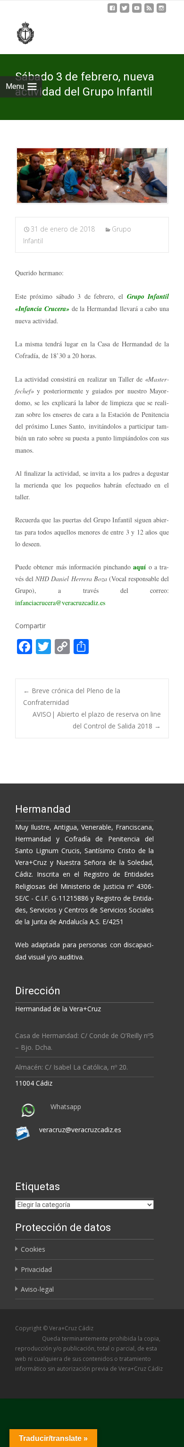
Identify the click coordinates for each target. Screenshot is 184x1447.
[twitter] (124, 11)
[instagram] (161, 11)
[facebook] (112, 11)
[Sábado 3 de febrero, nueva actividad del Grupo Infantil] (92, 175)
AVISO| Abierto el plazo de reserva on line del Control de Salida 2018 (97, 720)
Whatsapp (65, 1106)
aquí (139, 567)
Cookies (33, 1249)
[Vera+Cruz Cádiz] (19, 31)
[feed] (149, 11)
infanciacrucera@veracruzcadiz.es (60, 602)
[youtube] (137, 11)
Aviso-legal (37, 1289)
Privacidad (36, 1269)
